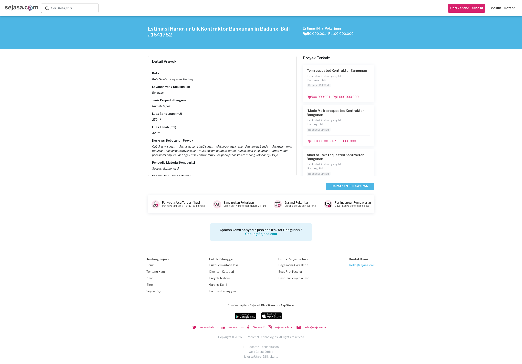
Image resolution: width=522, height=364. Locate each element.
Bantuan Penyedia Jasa (293, 278)
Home (150, 265)
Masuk (495, 8)
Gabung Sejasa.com (261, 234)
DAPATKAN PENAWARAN (350, 186)
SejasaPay (153, 291)
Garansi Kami (218, 284)
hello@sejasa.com (362, 265)
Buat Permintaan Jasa (224, 265)
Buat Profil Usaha (290, 271)
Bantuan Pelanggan (222, 291)
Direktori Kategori (221, 271)
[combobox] (73, 8)
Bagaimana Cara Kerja (293, 265)
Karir (149, 278)
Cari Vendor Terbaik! (466, 8)
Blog (149, 284)
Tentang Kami (155, 271)
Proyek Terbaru (219, 278)
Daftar (509, 8)
